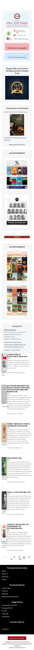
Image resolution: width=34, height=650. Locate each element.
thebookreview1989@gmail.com (15, 344)
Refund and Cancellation (10, 596)
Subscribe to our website (17, 638)
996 (11, 559)
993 (19, 557)
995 (29, 557)
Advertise (5, 577)
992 (14, 557)
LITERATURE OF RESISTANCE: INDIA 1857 (17, 355)
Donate (4, 579)
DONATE (17, 237)
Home (4, 571)
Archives (5, 591)
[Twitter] (6, 626)
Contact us (5, 629)
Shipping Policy (7, 608)
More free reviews (17, 144)
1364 (20, 559)
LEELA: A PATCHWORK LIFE (19, 492)
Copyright (5, 614)
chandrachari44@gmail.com (14, 347)
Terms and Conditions (9, 605)
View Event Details (17, 57)
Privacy (4, 611)
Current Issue (6, 588)
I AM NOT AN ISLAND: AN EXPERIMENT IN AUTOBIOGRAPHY (18, 526)
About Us (5, 574)
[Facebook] (3, 626)
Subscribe (5, 594)
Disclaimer (6, 616)
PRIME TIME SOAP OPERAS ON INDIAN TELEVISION (18, 425)
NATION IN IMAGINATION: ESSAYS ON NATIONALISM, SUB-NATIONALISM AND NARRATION (18, 389)
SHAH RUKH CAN (14, 458)
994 (24, 557)
